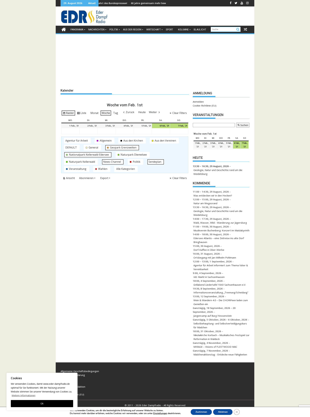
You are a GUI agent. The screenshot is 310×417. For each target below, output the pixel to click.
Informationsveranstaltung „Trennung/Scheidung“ (220, 292)
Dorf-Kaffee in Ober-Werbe (208, 249)
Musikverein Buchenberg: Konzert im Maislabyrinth (221, 230)
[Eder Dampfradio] (63, 29)
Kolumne (183, 29)
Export (104, 178)
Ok (42, 403)
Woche (106, 113)
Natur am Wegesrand (205, 203)
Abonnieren (86, 178)
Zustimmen (201, 411)
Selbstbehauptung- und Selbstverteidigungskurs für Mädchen (220, 325)
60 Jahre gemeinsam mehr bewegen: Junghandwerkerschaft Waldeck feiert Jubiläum (164, 3)
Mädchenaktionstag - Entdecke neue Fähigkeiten (220, 354)
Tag (115, 113)
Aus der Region (132, 29)
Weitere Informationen (23, 395)
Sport (169, 29)
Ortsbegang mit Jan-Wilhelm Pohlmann (214, 257)
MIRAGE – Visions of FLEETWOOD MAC (215, 346)
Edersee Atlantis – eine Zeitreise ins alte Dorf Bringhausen (218, 240)
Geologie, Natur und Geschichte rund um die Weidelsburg (217, 171)
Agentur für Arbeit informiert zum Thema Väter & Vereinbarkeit (220, 267)
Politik (113, 29)
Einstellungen (160, 413)
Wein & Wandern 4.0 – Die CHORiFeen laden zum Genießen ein (220, 302)
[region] (42, 392)
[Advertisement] (155, 58)
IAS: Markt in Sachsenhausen (209, 277)
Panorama (77, 29)
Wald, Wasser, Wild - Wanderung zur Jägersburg (220, 222)
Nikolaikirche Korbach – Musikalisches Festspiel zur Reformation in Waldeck (221, 337)
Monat (94, 113)
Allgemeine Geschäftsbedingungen (80, 371)
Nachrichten (96, 29)
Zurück (130, 112)
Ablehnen (223, 411)
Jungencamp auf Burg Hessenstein (212, 315)
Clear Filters (179, 113)
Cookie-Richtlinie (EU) (204, 105)
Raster (68, 113)
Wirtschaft (153, 29)
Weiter (153, 112)
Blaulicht (200, 29)
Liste (81, 113)
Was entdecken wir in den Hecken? (212, 195)
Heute (142, 112)
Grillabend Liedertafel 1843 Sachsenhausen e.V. (219, 284)
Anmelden (198, 101)
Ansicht (69, 178)
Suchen (242, 125)
